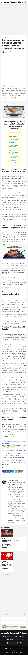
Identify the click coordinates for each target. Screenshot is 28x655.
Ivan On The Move (13, 480)
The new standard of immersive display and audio (14, 146)
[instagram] (17, 643)
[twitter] (11, 643)
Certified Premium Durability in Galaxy (13, 157)
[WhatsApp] (16, 471)
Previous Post (5, 614)
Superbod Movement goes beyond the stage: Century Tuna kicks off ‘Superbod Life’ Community (7, 565)
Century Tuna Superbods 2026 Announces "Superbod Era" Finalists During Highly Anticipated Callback (7, 543)
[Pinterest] (19, 471)
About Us (13, 652)
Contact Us (19, 652)
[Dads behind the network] (21, 533)
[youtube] (14, 643)
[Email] (21, 471)
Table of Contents (13, 137)
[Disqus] (14, 595)
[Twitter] (13, 471)
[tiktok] (20, 643)
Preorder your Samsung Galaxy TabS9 (14, 161)
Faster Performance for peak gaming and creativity (14, 152)
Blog (11, 648)
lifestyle (8, 37)
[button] (1, 2)
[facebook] (7, 643)
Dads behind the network (20, 539)
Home (3, 37)
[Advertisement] (14, 20)
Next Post (24, 614)
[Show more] (3, 474)
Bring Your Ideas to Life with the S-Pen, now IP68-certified (14, 141)
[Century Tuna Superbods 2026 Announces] (7, 533)
